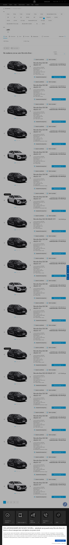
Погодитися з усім (60, 540)
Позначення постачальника (56, 543)
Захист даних (64, 543)
